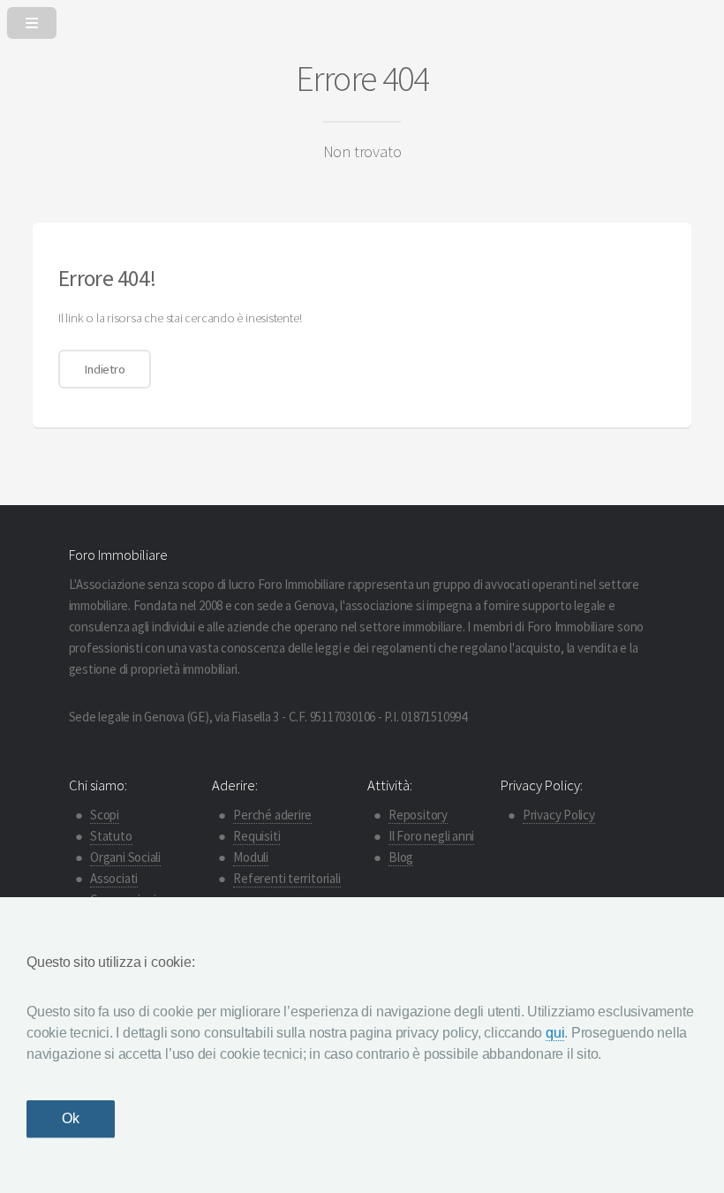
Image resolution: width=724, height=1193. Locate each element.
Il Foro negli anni (431, 835)
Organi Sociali (125, 857)
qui (555, 1032)
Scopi (104, 814)
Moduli (250, 857)
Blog (400, 857)
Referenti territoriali (286, 878)
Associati (114, 878)
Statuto (111, 835)
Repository (418, 814)
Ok (70, 1118)
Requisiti (256, 835)
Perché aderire (272, 814)
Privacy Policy (559, 814)
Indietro (104, 369)
